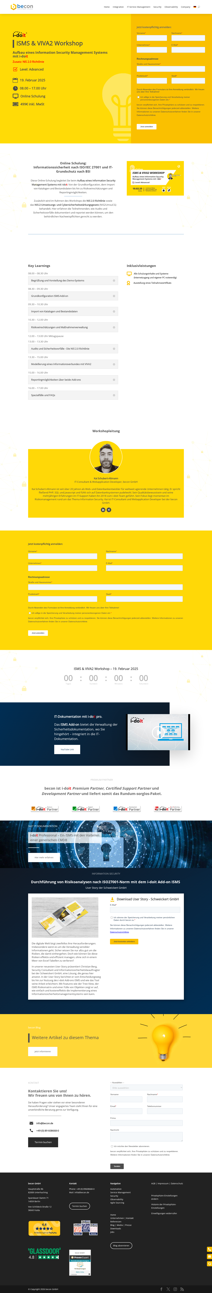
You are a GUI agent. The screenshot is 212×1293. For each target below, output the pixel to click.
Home (107, 6)
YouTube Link (67, 749)
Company (185, 6)
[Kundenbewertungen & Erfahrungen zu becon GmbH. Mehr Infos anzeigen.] (80, 1275)
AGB (153, 1183)
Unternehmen (117, 1218)
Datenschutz (177, 1183)
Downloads (115, 1228)
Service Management (120, 1192)
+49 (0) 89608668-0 (85, 1189)
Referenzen (115, 1221)
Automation (116, 1189)
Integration (118, 6)
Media (120, 1225)
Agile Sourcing (117, 1202)
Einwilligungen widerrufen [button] (164, 1213)
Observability (171, 6)
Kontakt (130, 1218)
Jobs (112, 1232)
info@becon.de (44, 1123)
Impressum (163, 1183)
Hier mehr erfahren (44, 857)
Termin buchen (43, 1142)
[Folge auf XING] (109, 510)
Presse (128, 1225)
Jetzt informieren (43, 1051)
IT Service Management (138, 6)
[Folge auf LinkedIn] (103, 510)
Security (157, 6)
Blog (112, 1225)
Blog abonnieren (121, 1245)
